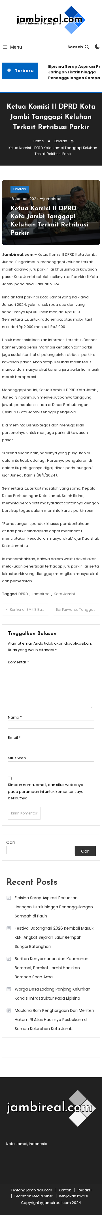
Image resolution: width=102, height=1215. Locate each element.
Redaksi (85, 1190)
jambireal (52, 198)
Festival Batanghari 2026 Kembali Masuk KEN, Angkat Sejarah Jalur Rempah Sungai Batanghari (54, 937)
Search (75, 47)
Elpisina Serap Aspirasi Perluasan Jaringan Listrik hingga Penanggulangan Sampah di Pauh (54, 907)
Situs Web (17, 758)
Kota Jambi (64, 594)
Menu (16, 47)
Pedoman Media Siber (33, 1196)
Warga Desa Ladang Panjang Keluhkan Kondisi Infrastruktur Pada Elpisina (52, 993)
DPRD (23, 594)
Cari (10, 842)
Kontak (65, 1190)
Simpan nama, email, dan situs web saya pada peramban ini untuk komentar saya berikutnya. (46, 791)
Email (14, 737)
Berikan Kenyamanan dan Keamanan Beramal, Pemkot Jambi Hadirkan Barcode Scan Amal (51, 968)
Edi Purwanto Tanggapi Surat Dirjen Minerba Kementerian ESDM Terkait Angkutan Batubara (78, 609)
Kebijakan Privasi (73, 1196)
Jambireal (40, 594)
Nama (15, 717)
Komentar (18, 662)
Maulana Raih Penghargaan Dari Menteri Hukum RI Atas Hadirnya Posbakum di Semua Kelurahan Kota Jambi (54, 1020)
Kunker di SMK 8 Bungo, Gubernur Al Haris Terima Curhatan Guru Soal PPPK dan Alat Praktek (29, 609)
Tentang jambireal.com (31, 1190)
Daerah (19, 189)
